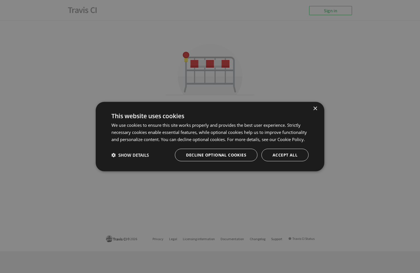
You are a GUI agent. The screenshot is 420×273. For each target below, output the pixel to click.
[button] (130, 155)
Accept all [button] (285, 154)
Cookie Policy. (291, 139)
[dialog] (210, 136)
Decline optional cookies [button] (216, 154)
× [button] (315, 109)
